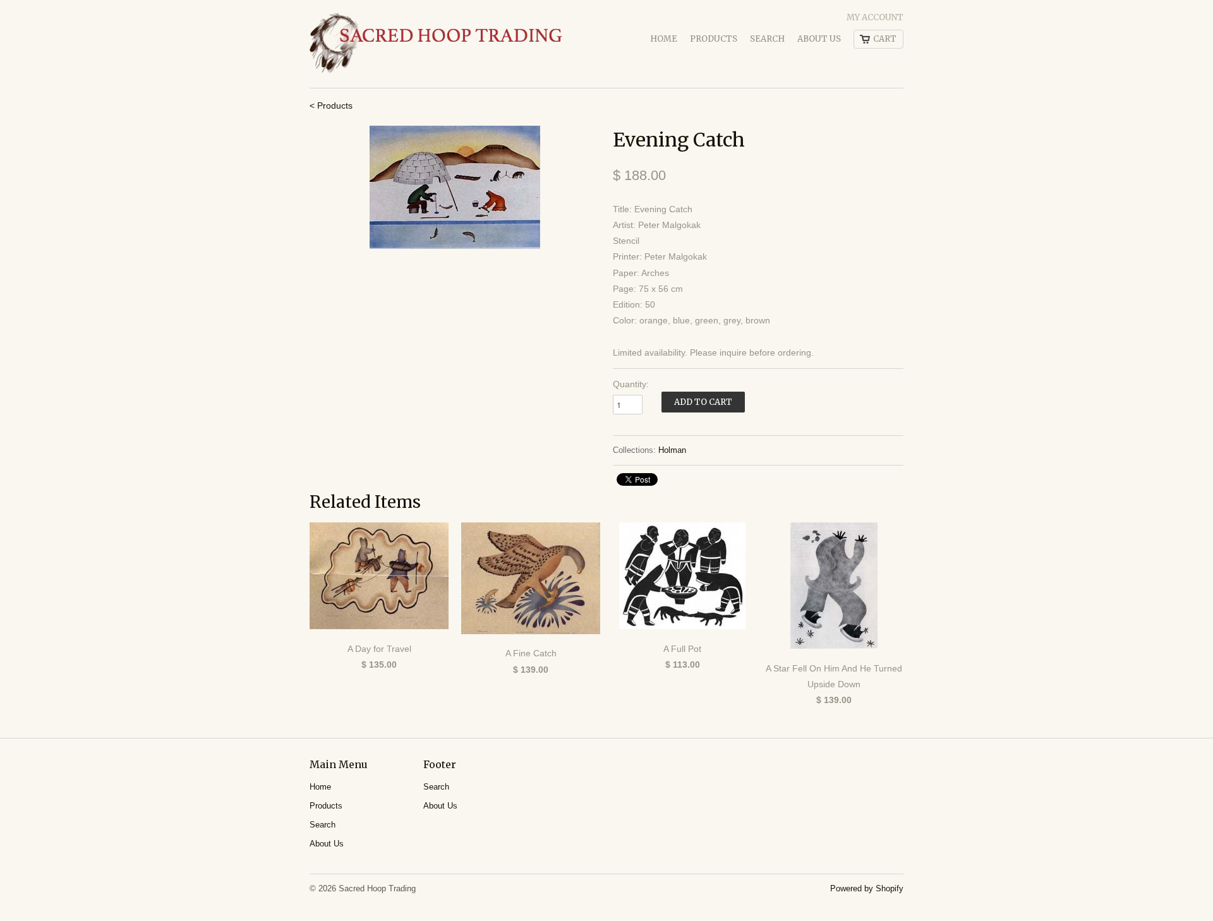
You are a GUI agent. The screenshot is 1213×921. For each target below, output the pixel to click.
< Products (331, 105)
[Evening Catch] (455, 187)
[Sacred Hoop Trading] (436, 43)
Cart (884, 38)
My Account (875, 17)
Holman (672, 450)
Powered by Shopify (866, 888)
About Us (819, 38)
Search (767, 38)
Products (713, 38)
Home (663, 38)
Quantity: (631, 384)
